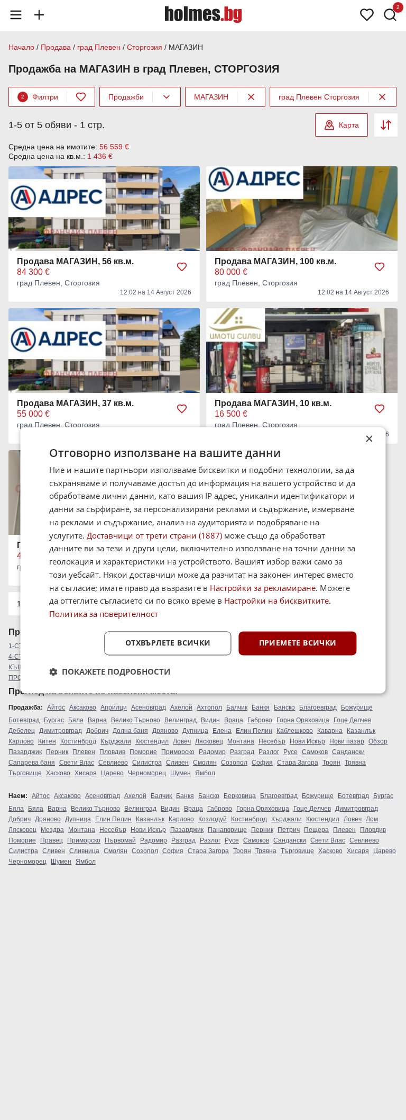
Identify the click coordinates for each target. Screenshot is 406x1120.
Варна (97, 720)
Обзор (377, 741)
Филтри (39, 97)
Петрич (289, 830)
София (262, 762)
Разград (242, 752)
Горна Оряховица (302, 720)
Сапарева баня (31, 762)
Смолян (205, 762)
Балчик (236, 707)
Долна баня (130, 731)
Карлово (21, 741)
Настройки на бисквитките (276, 601)
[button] (109, 671)
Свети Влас (76, 762)
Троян (331, 762)
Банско (284, 707)
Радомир (212, 752)
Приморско (178, 752)
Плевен (83, 752)
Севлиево (113, 762)
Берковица (240, 796)
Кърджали (115, 741)
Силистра (147, 762)
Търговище (25, 773)
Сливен (177, 762)
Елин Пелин (254, 731)
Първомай (120, 840)
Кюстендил (152, 741)
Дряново (165, 731)
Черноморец (147, 773)
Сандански (348, 752)
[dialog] (202, 560)
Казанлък (361, 731)
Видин (210, 720)
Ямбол (205, 773)
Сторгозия (144, 47)
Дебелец (21, 731)
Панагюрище (227, 830)
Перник (57, 752)
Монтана (240, 741)
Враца (233, 720)
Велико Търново (135, 720)
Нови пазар (346, 741)
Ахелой (181, 707)
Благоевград (318, 707)
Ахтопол (209, 707)
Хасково (58, 773)
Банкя (261, 707)
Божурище (357, 707)
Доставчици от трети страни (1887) (154, 535)
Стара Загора (297, 762)
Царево (112, 773)
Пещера (316, 830)
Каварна (330, 731)
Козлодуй (212, 819)
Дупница (195, 731)
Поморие (143, 752)
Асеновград (148, 707)
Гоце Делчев (352, 720)
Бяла (76, 720)
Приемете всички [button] (298, 643)
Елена (222, 731)
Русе (290, 752)
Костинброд (78, 741)
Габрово (259, 720)
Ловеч (182, 741)
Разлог (269, 752)
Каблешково (294, 731)
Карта (349, 125)
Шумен (180, 773)
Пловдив (112, 752)
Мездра (52, 830)
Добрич (97, 731)
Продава (56, 47)
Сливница (84, 851)
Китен (47, 741)
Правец (51, 840)
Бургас (54, 720)
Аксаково (82, 707)
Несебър (272, 741)
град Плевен (99, 47)
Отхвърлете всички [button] (168, 643)
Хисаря (86, 773)
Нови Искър (307, 741)
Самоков (315, 752)
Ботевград (24, 720)
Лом (372, 819)
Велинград (180, 720)
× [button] (369, 439)
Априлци (113, 707)
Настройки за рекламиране (263, 588)
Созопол (234, 762)
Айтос (56, 707)
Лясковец (209, 741)
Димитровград (60, 731)
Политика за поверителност (103, 614)
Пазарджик (25, 752)
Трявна (355, 762)
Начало (21, 47)
